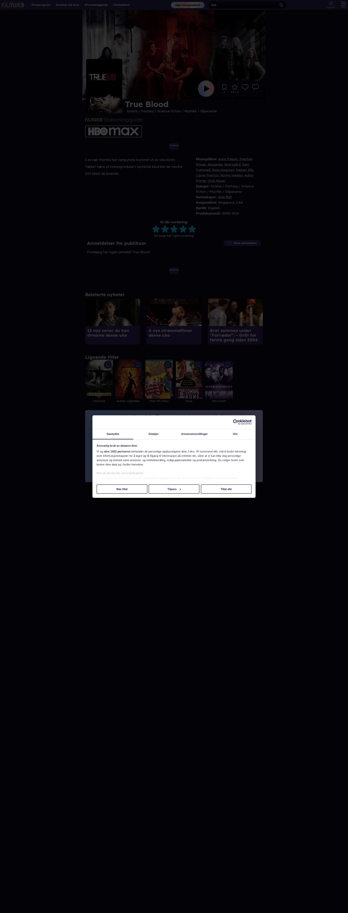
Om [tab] (235, 433)
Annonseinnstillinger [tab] (194, 433)
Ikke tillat (122, 488)
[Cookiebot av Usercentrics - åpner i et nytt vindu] (236, 422)
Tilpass (172, 488)
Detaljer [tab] (154, 433)
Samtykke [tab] (113, 433)
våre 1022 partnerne (117, 451)
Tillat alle (226, 488)
